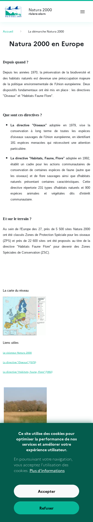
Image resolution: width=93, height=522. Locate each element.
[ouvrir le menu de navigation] (82, 11)
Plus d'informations (47, 470)
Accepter (46, 491)
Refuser (46, 508)
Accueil (8, 31)
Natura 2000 (40, 11)
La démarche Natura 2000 (46, 31)
